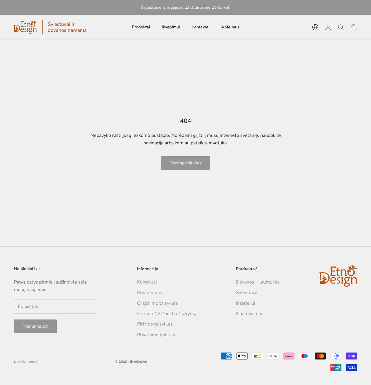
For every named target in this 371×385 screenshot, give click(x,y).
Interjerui (245, 303)
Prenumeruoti (35, 326)
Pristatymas (149, 292)
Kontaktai (201, 27)
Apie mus (230, 27)
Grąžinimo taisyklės (157, 303)
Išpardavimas (249, 313)
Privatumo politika (156, 335)
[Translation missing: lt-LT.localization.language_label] (315, 27)
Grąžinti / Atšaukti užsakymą (166, 313)
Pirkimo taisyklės (155, 324)
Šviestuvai (246, 292)
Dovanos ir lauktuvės (258, 282)
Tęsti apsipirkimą (186, 163)
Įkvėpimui (171, 27)
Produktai (141, 27)
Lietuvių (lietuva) (26, 361)
